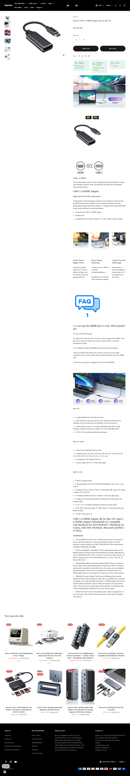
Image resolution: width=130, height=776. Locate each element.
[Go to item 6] (8, 57)
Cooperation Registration (12, 749)
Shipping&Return (37, 742)
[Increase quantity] (84, 39)
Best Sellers (18, 7)
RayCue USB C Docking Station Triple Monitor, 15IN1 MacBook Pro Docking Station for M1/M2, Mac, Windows (80, 710)
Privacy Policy (36, 735)
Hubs (50, 3)
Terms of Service (37, 739)
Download (35, 749)
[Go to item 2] (8, 25)
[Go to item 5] (8, 49)
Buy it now (112, 48)
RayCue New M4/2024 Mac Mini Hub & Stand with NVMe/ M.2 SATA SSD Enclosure (50, 656)
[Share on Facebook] (79, 56)
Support (38, 7)
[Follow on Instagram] (10, 762)
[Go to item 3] (8, 33)
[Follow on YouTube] (15, 762)
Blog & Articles (9, 742)
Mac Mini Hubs (19, 3)
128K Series (32, 3)
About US (8, 735)
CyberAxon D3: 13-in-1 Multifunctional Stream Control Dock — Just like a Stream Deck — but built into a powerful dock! (80, 656)
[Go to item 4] (8, 41)
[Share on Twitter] (82, 56)
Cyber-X (43, 3)
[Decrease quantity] (76, 39)
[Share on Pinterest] (85, 56)
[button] (79, 5)
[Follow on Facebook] (6, 762)
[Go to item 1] (8, 18)
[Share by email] (88, 56)
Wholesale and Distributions (13, 746)
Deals (32, 7)
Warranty (34, 746)
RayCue (75, 16)
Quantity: (76, 35)
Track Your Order (37, 753)
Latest (26, 7)
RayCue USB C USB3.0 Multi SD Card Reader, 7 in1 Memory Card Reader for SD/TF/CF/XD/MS (19, 710)
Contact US (8, 739)
